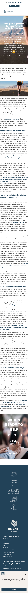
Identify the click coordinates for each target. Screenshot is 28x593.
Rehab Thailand (7, 557)
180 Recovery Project (12, 311)
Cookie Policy (7, 554)
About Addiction (7, 541)
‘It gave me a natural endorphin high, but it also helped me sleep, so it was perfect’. (14, 327)
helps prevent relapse (17, 305)
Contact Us (6, 548)
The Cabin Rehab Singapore (11, 536)
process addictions (18, 222)
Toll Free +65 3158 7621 (15, 2)
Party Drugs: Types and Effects (12, 568)
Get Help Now (14, 6)
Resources (6, 543)
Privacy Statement (8, 552)
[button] (26, 574)
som (8, 33)
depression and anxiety (12, 119)
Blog (4, 545)
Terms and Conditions (9, 550)
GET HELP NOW (14, 453)
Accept (14, 589)
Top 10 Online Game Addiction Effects (14, 561)
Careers (5, 539)
